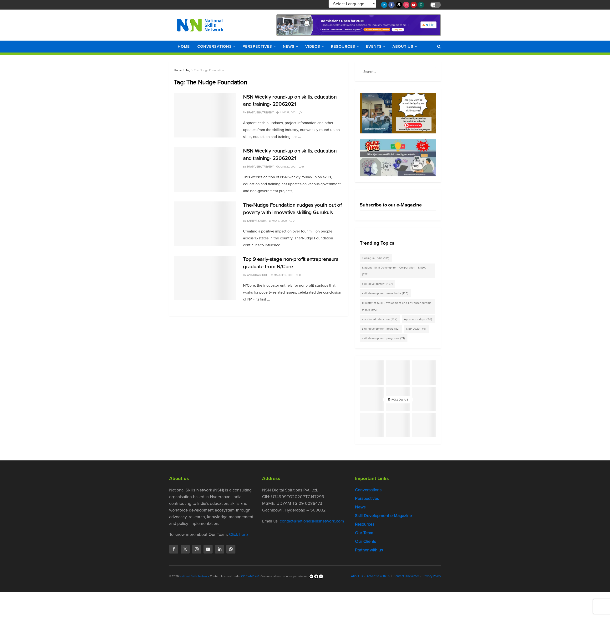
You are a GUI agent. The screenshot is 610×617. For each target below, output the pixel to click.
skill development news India (385, 293)
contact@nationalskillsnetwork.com (312, 521)
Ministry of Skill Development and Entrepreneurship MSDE (397, 306)
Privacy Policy (432, 576)
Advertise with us (378, 576)
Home (184, 46)
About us (402, 46)
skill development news (381, 329)
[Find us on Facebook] (391, 5)
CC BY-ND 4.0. (250, 576)
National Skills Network (194, 576)
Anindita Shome (257, 275)
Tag (188, 70)
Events (374, 46)
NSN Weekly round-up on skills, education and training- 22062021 (289, 154)
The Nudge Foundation (209, 70)
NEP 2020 (416, 329)
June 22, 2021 (287, 167)
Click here (238, 535)
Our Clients (365, 541)
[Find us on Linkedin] (219, 549)
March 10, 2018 (283, 275)
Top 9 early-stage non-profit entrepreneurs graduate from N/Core (290, 262)
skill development (377, 284)
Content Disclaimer (406, 576)
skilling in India (375, 258)
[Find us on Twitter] (399, 5)
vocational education (379, 319)
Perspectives (257, 46)
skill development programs (383, 338)
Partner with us (369, 550)
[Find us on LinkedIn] (384, 5)
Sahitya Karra (256, 221)
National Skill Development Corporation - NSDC (394, 271)
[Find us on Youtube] (414, 5)
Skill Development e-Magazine (383, 516)
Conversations (214, 46)
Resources (343, 46)
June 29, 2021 (287, 112)
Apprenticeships (418, 319)
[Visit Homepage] (200, 25)
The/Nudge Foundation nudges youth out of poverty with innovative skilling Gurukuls (292, 208)
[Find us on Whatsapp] (421, 5)
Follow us (399, 399)
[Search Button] (439, 47)
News (289, 46)
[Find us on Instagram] (406, 5)
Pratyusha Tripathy (260, 112)
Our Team (364, 533)
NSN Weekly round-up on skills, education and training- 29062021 (289, 100)
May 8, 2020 (279, 221)
